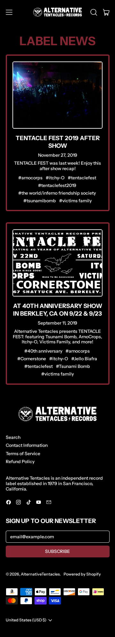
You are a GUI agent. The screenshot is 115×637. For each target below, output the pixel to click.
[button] (94, 12)
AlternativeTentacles (40, 574)
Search (13, 437)
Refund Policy (20, 461)
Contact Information (27, 445)
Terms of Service (23, 453)
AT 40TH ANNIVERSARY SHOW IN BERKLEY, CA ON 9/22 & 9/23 (57, 309)
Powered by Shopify (82, 574)
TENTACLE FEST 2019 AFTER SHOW (58, 141)
